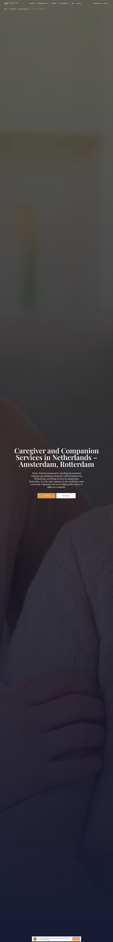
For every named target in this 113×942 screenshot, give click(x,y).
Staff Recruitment (42, 3)
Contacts (78, 3)
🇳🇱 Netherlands (96, 3)
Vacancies (54, 3)
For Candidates (63, 3)
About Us (32, 3)
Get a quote (65, 495)
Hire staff (46, 495)
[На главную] (11, 3)
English (105, 3)
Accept (76, 939)
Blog (73, 3)
